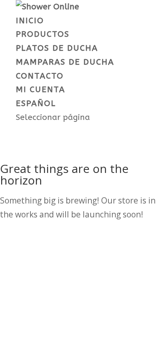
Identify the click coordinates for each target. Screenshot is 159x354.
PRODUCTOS (42, 34)
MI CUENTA (40, 89)
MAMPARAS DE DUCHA (65, 62)
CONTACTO (40, 76)
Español (36, 103)
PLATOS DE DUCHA (57, 48)
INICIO (30, 21)
